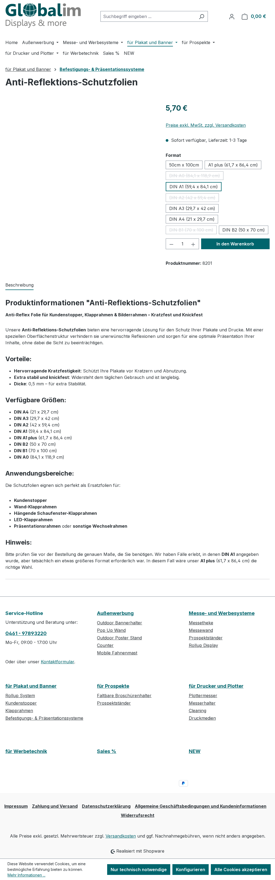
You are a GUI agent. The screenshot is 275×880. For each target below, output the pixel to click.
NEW (195, 751)
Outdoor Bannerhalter (119, 622)
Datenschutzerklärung (106, 806)
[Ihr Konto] (231, 16)
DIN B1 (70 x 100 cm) (193, 230)
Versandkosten (121, 836)
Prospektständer (206, 637)
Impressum (16, 806)
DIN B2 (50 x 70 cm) (243, 230)
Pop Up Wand (111, 630)
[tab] (19, 285)
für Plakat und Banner (31, 686)
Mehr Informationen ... (26, 875)
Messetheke (201, 622)
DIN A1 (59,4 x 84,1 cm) (193, 186)
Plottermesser (203, 695)
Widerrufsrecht (137, 815)
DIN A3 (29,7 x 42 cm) (192, 208)
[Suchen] (201, 16)
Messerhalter (202, 703)
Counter (105, 645)
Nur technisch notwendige (139, 869)
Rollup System (20, 695)
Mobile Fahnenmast (117, 653)
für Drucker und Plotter (216, 686)
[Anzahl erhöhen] (193, 243)
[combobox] (148, 16)
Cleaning (197, 710)
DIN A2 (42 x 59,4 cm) (194, 198)
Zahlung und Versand (55, 806)
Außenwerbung (115, 613)
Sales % (106, 751)
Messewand (201, 630)
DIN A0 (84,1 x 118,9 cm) (196, 176)
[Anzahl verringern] (171, 243)
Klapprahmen (19, 710)
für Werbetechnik (26, 751)
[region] (80, 160)
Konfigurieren (190, 869)
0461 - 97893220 (26, 633)
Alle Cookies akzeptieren (240, 869)
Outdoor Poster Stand (119, 637)
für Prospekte (113, 686)
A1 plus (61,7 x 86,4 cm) (233, 165)
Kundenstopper (21, 703)
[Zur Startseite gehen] (44, 15)
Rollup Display (203, 645)
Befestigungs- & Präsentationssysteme (44, 718)
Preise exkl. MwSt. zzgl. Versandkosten (206, 125)
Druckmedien (202, 718)
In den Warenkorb (235, 244)
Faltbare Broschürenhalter (124, 695)
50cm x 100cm (184, 165)
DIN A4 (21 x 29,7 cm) (192, 219)
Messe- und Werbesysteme (222, 613)
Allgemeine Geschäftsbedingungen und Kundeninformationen (200, 806)
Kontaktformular (57, 661)
